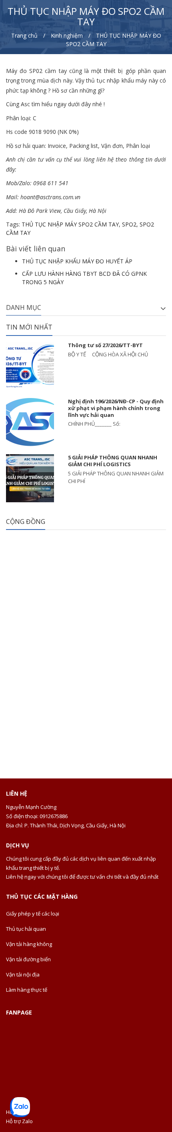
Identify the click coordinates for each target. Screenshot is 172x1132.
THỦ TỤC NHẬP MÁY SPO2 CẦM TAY (70, 224)
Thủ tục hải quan (26, 928)
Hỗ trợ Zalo (19, 1121)
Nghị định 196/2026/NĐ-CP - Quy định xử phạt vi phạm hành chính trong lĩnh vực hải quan (116, 408)
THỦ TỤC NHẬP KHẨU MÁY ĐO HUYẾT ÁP (77, 261)
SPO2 (129, 224)
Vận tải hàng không (29, 944)
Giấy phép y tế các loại (32, 913)
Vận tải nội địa (23, 974)
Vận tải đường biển (28, 959)
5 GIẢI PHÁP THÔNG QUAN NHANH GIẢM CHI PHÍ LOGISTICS (112, 461)
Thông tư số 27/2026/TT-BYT (105, 345)
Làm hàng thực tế (26, 989)
